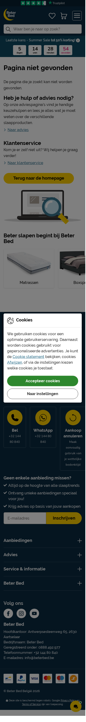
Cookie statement (28, 356)
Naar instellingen (42, 393)
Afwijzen (14, 362)
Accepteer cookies (43, 380)
